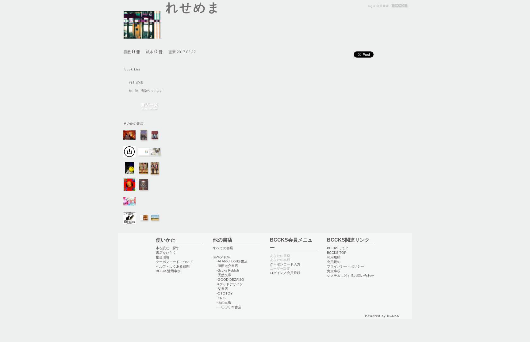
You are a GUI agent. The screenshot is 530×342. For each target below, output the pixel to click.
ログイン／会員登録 (285, 273)
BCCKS (400, 6)
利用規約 (333, 257)
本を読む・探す (167, 248)
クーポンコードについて (174, 262)
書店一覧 (149, 107)
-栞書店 (222, 289)
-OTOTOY (224, 293)
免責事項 (333, 271)
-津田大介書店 (227, 266)
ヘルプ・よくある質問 (173, 266)
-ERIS (221, 298)
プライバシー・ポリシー (345, 266)
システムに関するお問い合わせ (350, 275)
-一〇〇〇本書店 (229, 307)
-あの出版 (224, 302)
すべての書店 (223, 248)
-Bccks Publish (228, 270)
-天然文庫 (224, 275)
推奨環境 (162, 257)
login (371, 6)
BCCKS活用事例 (168, 271)
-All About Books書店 (232, 261)
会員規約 (333, 262)
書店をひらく (166, 252)
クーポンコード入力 (285, 264)
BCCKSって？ (337, 248)
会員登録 (382, 6)
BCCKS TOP (336, 252)
